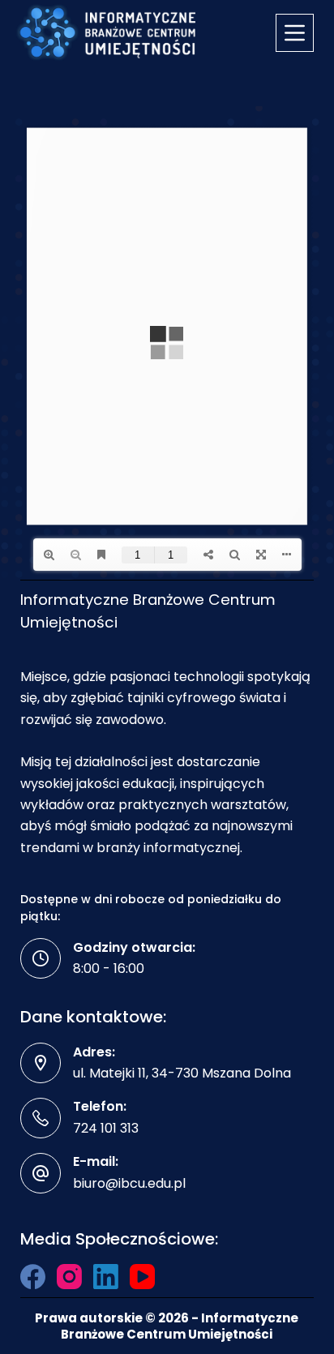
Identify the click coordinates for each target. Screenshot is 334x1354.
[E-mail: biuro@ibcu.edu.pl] (40, 1173)
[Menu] (295, 33)
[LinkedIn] (105, 1276)
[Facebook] (32, 1276)
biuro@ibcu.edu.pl (129, 1183)
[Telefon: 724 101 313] (40, 1118)
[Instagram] (69, 1276)
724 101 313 (106, 1128)
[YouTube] (142, 1276)
